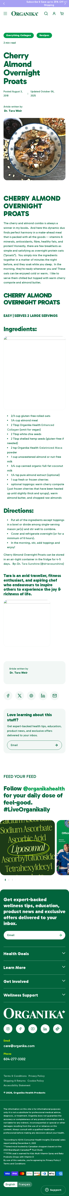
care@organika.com (19, 1046)
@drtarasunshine (52, 563)
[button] (4, 3)
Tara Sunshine (30, 563)
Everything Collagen (18, 35)
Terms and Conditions (14, 1163)
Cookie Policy (35, 1080)
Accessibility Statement (17, 1085)
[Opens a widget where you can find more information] (53, 1190)
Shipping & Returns (15, 1080)
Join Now (59, 935)
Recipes (44, 35)
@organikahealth (44, 788)
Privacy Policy (36, 1076)
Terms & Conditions (15, 1076)
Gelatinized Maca (50, 447)
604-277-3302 (14, 1059)
